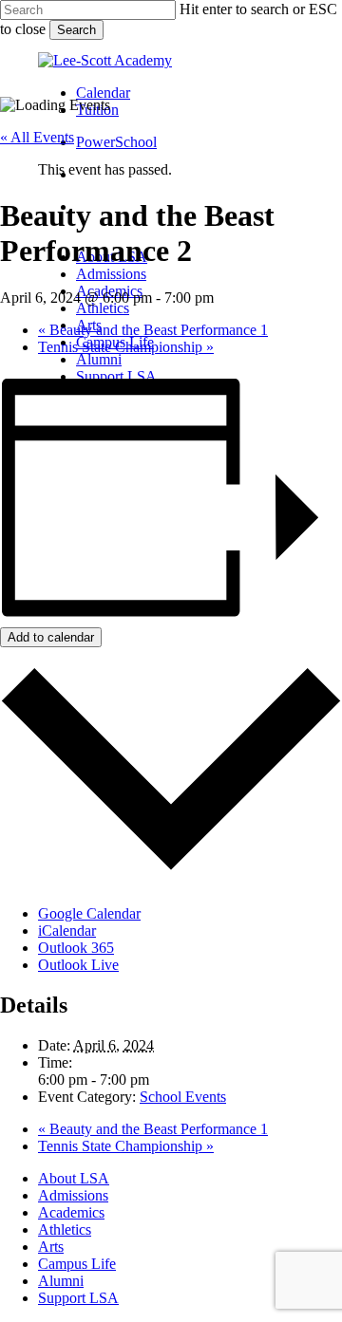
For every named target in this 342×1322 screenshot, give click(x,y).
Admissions (73, 1195)
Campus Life (77, 1264)
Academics (71, 1212)
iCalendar (67, 930)
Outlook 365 (76, 948)
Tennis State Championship (126, 347)
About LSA (73, 1178)
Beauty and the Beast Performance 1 (153, 330)
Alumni (61, 1281)
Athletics (64, 1229)
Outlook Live (78, 965)
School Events (183, 1097)
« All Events (37, 137)
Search (76, 30)
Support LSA (78, 1298)
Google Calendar (89, 913)
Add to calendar (51, 637)
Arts (51, 1246)
